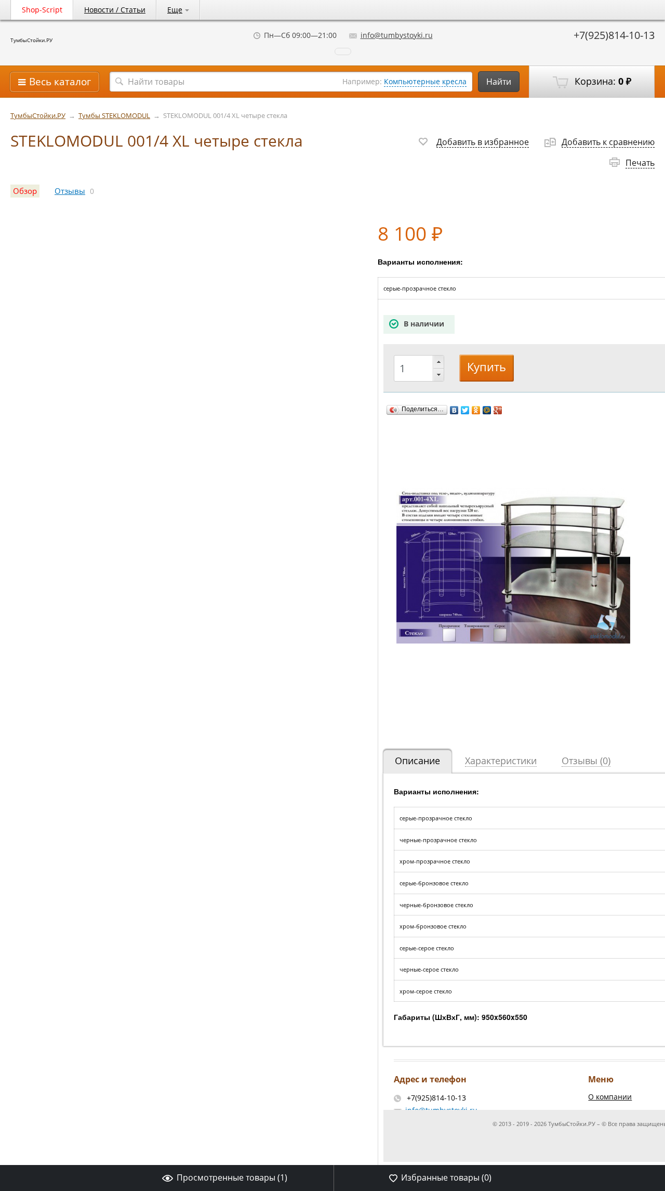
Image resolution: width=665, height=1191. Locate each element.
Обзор (25, 191)
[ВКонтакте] (454, 410)
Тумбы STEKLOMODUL (114, 115)
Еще (174, 10)
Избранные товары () (446, 1177)
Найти (498, 81)
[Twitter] (465, 410)
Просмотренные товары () (232, 1177)
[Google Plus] (498, 410)
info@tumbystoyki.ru (397, 35)
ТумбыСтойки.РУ (31, 40)
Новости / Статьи (114, 10)
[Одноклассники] (476, 410)
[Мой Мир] (487, 410)
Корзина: (601, 81)
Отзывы (70, 191)
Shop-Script (42, 10)
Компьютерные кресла (425, 81)
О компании (610, 1097)
